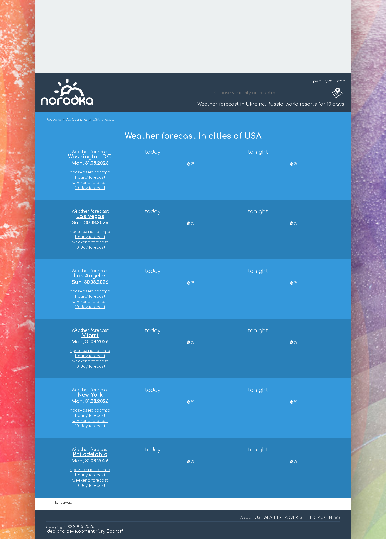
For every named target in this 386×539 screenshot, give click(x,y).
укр (329, 81)
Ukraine (255, 104)
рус (317, 81)
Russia (275, 104)
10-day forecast (90, 188)
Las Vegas (90, 216)
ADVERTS (293, 518)
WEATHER (272, 518)
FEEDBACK (316, 518)
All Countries (76, 119)
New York (90, 395)
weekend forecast (90, 182)
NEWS (334, 518)
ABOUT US (250, 518)
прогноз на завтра (90, 172)
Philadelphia (90, 454)
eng (341, 81)
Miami (90, 335)
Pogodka (53, 119)
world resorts (301, 104)
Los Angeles (90, 276)
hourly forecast (90, 177)
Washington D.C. (90, 156)
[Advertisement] (193, 36)
